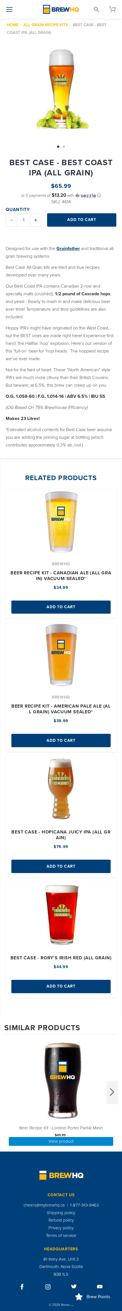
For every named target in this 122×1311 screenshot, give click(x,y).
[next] (112, 1092)
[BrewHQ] (61, 9)
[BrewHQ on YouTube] (100, 1287)
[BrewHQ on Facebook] (22, 1287)
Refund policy (61, 1220)
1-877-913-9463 (84, 1205)
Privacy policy (61, 1227)
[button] (61, 195)
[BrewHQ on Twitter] (74, 1287)
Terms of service (61, 1235)
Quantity (18, 209)
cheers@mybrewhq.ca (44, 1205)
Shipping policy (61, 1212)
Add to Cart (61, 607)
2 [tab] (64, 146)
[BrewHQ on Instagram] (48, 1287)
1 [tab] (58, 146)
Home (12, 24)
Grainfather (68, 248)
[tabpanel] (61, 89)
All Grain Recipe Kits (46, 24)
